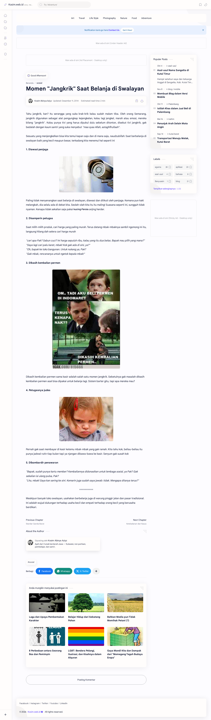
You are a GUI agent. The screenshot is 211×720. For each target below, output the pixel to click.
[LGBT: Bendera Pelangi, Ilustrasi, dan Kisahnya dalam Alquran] (86, 636)
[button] (44, 571)
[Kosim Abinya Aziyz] (43, 100)
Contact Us (113, 30)
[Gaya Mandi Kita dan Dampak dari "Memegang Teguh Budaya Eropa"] (125, 636)
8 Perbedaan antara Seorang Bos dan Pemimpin (45, 652)
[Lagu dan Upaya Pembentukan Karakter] (47, 602)
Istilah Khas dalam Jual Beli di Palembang (174, 110)
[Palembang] (174, 104)
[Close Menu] (203, 30)
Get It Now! (127, 30)
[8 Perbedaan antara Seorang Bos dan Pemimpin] (47, 636)
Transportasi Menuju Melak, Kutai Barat (173, 140)
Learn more (57, 709)
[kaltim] (171, 119)
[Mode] (205, 4)
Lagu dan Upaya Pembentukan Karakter (46, 618)
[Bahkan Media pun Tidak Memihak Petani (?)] (125, 602)
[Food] (134, 18)
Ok (28, 709)
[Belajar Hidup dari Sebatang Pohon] (86, 602)
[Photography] (109, 18)
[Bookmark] (200, 4)
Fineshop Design (85, 712)
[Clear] (88, 5)
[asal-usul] (172, 66)
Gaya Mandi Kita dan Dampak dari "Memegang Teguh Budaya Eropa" (125, 654)
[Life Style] (93, 18)
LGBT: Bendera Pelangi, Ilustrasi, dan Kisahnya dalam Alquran (84, 654)
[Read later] (136, 101)
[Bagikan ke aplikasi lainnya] (96, 571)
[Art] (72, 18)
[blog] (170, 89)
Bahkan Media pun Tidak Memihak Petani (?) (121, 618)
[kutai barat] (174, 134)
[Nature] (123, 18)
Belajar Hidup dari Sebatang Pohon (84, 618)
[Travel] (82, 18)
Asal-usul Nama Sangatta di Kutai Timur (173, 72)
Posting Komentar (86, 679)
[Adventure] (146, 18)
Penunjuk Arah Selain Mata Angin (172, 125)
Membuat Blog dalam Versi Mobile (172, 95)
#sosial (31, 562)
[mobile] (177, 89)
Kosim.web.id (15, 4)
